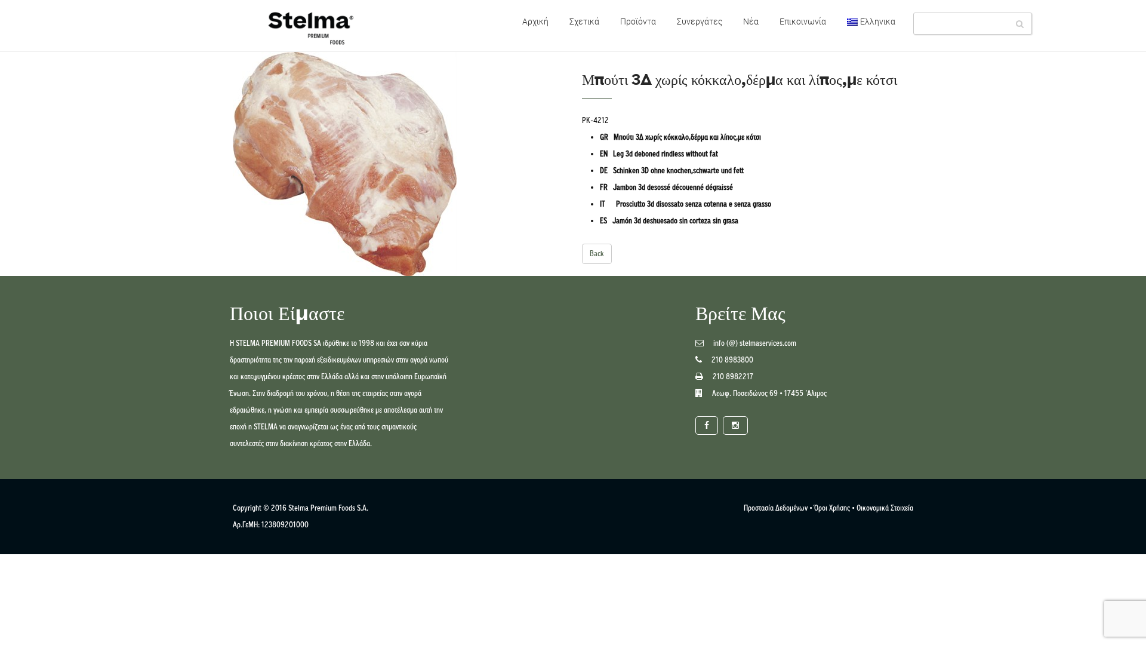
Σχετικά (584, 21)
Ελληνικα (877, 21)
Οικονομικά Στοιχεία (885, 508)
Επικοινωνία (803, 21)
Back (597, 253)
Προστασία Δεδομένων (776, 508)
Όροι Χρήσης (832, 508)
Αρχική (535, 21)
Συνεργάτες (699, 21)
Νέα (751, 21)
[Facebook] (706, 425)
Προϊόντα (638, 21)
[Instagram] (735, 425)
